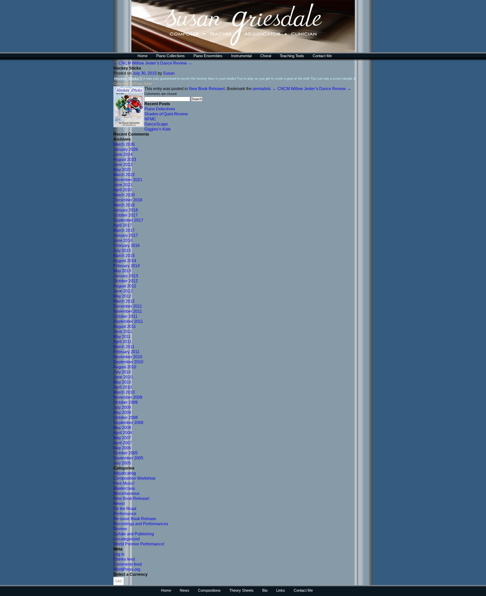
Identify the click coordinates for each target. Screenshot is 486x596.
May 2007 (122, 438)
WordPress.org (126, 569)
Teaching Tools (292, 56)
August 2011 (124, 326)
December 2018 (127, 200)
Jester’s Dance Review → (168, 63)
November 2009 (127, 397)
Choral (265, 56)
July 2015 (122, 250)
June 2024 (122, 154)
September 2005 (128, 458)
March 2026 (124, 144)
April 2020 (122, 190)
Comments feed (127, 564)
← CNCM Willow (128, 63)
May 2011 (122, 336)
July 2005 (122, 463)
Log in (119, 554)
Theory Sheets (241, 590)
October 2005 (125, 453)
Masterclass (124, 488)
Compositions (209, 590)
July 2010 (122, 372)
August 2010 (124, 367)
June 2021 (122, 185)
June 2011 (122, 331)
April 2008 (122, 433)
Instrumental (241, 56)
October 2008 (125, 417)
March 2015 (124, 255)
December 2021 (127, 180)
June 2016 (122, 240)
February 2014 (126, 266)
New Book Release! (207, 89)
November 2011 (127, 311)
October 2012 (125, 281)
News (184, 590)
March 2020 (124, 195)
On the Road (124, 508)
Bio (265, 590)
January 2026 (125, 149)
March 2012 (124, 301)
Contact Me (322, 56)
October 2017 (125, 215)
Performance (124, 514)
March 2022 (124, 175)
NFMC (150, 119)
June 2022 (122, 164)
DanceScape (156, 124)
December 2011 (127, 306)
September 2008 (128, 422)
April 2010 (122, 387)
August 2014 (124, 261)
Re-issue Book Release (134, 519)
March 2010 (124, 392)
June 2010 (122, 377)
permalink (261, 89)
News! (119, 503)
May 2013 (122, 271)
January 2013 (125, 276)
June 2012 (122, 291)
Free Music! (123, 483)
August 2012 (124, 286)
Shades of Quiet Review (166, 114)
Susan (169, 73)
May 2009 (122, 412)
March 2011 (123, 347)
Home (142, 56)
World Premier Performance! (138, 544)
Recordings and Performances (140, 524)
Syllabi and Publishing (133, 534)
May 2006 (122, 448)
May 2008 (122, 427)
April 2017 (122, 225)
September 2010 (128, 362)
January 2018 (125, 210)
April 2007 (122, 443)
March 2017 (124, 230)
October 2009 (125, 402)
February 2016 (126, 245)
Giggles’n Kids (157, 129)
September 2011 (128, 321)
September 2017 (128, 220)
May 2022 (122, 169)
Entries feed (124, 559)
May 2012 (122, 296)
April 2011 (122, 341)
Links (280, 590)
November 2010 (127, 357)
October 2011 (125, 316)
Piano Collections (170, 56)
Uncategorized (126, 539)
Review (120, 529)
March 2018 (124, 205)
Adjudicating (124, 473)
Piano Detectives (159, 109)
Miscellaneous (126, 493)
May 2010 (122, 382)
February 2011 (126, 352)
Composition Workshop (134, 478)
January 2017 (125, 235)
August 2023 (124, 159)
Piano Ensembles (207, 56)
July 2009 (122, 407)
